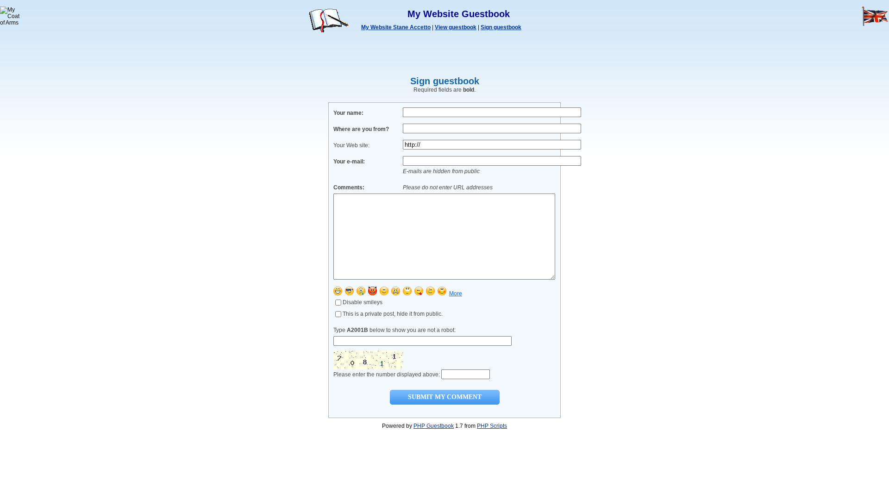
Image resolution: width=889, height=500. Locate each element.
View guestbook (455, 27)
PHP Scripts (492, 426)
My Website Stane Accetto (396, 27)
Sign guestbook (501, 27)
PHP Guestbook (433, 426)
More (455, 293)
